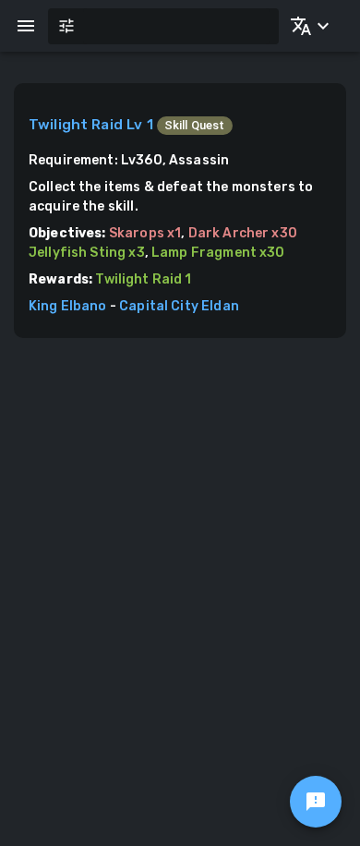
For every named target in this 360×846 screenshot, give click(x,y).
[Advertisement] (180, 527)
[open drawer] (26, 26)
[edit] (316, 802)
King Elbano (68, 306)
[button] (306, 26)
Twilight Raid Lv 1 (91, 124)
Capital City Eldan (179, 306)
